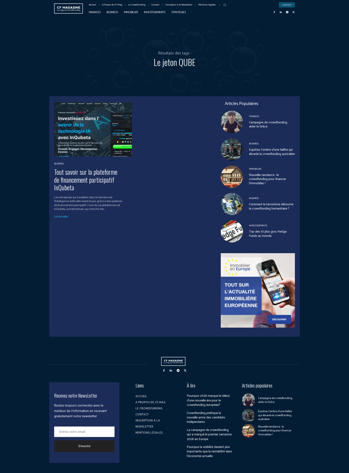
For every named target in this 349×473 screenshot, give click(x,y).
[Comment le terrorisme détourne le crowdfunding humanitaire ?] (232, 204)
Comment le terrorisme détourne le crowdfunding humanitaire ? (271, 206)
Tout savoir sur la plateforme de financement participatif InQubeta (85, 179)
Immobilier (255, 169)
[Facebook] (274, 12)
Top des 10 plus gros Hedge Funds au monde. (268, 234)
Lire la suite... (61, 216)
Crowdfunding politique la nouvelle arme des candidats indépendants (206, 417)
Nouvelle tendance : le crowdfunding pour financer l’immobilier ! (267, 179)
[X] (293, 12)
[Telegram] (287, 12)
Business (59, 164)
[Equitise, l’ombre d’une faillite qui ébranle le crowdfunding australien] (232, 149)
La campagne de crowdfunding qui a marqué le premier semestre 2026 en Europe (209, 434)
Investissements (258, 225)
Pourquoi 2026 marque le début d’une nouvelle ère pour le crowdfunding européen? (208, 400)
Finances (254, 116)
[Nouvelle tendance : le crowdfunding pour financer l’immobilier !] (232, 177)
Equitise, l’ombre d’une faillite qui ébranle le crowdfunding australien (272, 152)
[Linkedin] (281, 12)
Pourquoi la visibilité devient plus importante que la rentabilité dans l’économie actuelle (209, 451)
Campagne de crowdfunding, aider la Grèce (268, 124)
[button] (224, 5)
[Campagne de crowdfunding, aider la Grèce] (232, 122)
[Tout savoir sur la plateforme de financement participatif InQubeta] (93, 129)
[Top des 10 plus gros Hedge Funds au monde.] (232, 231)
